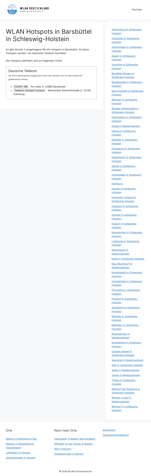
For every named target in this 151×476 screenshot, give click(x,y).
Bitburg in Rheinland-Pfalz (21, 438)
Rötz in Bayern (62, 448)
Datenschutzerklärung (116, 435)
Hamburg (117, 183)
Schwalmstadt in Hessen (20, 457)
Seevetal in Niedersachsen (127, 360)
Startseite (137, 9)
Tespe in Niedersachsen (126, 375)
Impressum (109, 430)
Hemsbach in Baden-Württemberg (74, 438)
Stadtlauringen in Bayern (68, 453)
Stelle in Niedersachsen (126, 370)
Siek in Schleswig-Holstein (127, 365)
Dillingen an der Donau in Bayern (73, 443)
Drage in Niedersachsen (126, 126)
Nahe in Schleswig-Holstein (128, 258)
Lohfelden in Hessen (18, 452)
